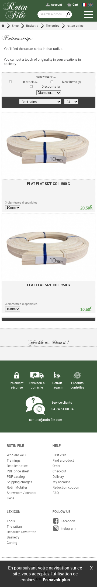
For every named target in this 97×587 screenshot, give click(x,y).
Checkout (59, 471)
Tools (11, 521)
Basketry (32, 25)
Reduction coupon (66, 487)
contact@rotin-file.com (45, 419)
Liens (10, 498)
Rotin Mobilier (17, 487)
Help (57, 445)
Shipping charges (19, 482)
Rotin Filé (15, 445)
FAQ (56, 492)
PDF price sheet (18, 471)
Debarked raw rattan (21, 532)
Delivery (58, 476)
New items (71, 82)
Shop (15, 25)
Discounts (50, 86)
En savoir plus (56, 580)
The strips (52, 25)
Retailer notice (17, 466)
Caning (12, 542)
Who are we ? (16, 455)
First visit (59, 455)
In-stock (29, 82)
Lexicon (13, 511)
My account (61, 482)
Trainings (13, 460)
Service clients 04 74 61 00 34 (62, 405)
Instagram (67, 528)
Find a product (63, 460)
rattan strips (75, 25)
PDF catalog (16, 476)
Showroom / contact (21, 492)
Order (56, 466)
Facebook (67, 521)
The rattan (14, 526)
